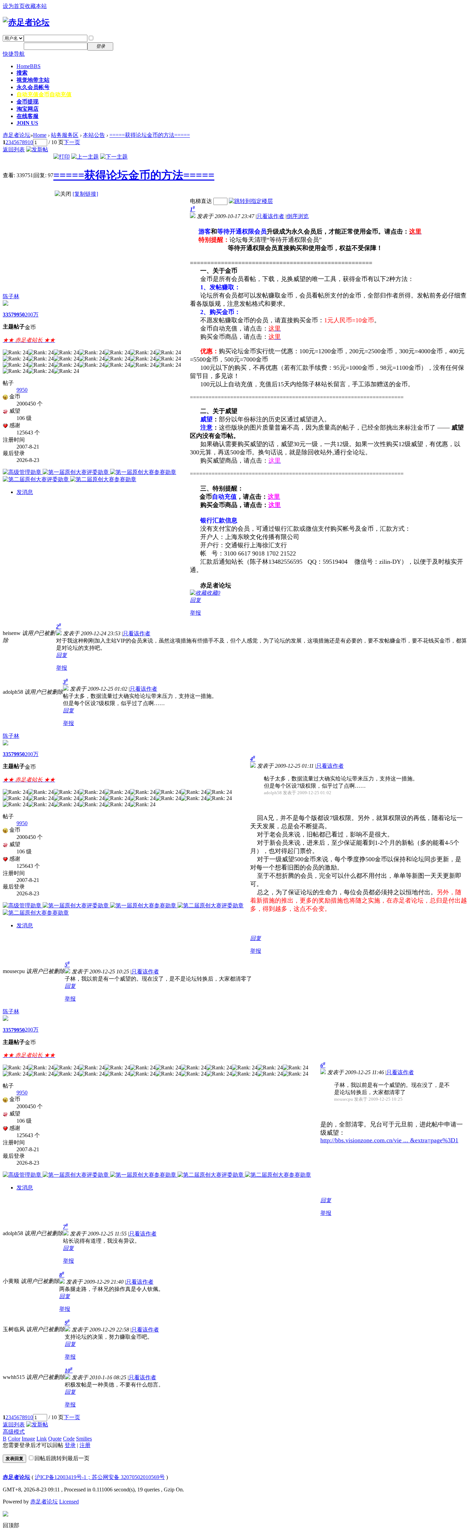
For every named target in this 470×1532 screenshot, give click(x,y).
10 (30, 142)
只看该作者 (270, 216)
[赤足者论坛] (26, 22)
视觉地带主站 (33, 80)
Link (41, 1439)
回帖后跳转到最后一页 (61, 1458)
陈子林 (11, 296)
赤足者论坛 (16, 135)
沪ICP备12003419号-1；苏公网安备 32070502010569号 (100, 1477)
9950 (19, 314)
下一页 (72, 142)
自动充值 (44, 94)
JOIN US (27, 123)
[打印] (61, 157)
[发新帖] (37, 149)
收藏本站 (36, 6)
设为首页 (14, 6)
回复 (195, 600)
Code (69, 1439)
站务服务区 (64, 135)
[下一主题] (114, 157)
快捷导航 (14, 54)
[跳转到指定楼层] (251, 201)
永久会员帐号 (33, 87)
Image (28, 1439)
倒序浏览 (298, 216)
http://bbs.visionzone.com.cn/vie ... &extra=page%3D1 (389, 1140)
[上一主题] (85, 157)
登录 (70, 1445)
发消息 (25, 492)
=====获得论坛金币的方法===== (149, 135)
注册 (123, 46)
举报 (195, 613)
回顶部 (11, 1525)
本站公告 (94, 135)
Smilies (84, 1439)
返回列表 (14, 149)
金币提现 (28, 102)
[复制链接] (85, 194)
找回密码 (129, 38)
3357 (8, 314)
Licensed (69, 1501)
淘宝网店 (28, 109)
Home (29, 66)
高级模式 (14, 1432)
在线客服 (28, 116)
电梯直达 (201, 201)
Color (14, 1439)
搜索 (22, 73)
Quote (55, 1439)
